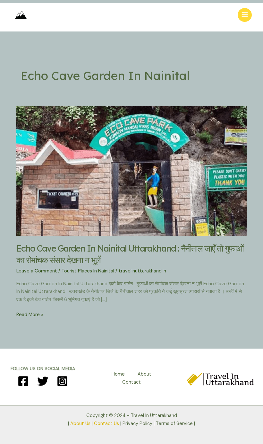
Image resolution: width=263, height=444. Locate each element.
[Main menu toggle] (245, 15)
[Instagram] (62, 381)
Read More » (29, 315)
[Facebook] (23, 381)
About (144, 374)
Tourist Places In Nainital (88, 271)
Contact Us (106, 424)
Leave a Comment (36, 271)
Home (118, 374)
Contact (131, 382)
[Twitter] (42, 381)
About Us (80, 424)
